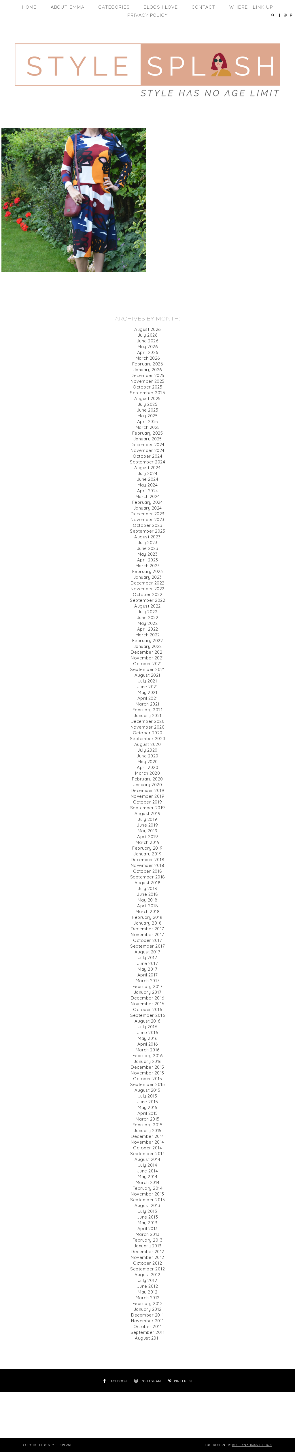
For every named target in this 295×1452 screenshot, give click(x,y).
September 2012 (147, 1269)
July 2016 (147, 1026)
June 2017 (147, 963)
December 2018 (147, 859)
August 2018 (148, 882)
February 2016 (148, 1055)
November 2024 (147, 450)
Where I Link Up (251, 7)
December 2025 (147, 375)
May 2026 (147, 346)
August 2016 (147, 1021)
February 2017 (148, 986)
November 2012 (147, 1257)
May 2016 (147, 1038)
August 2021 (147, 675)
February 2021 (148, 709)
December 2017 (147, 928)
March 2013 (148, 1234)
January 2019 (147, 854)
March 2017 (148, 980)
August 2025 (147, 398)
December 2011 (147, 1315)
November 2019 (147, 796)
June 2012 (147, 1286)
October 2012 (147, 1263)
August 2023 (147, 537)
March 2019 (147, 842)
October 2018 (147, 871)
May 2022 (147, 623)
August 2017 (147, 952)
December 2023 (147, 513)
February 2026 (147, 364)
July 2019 (147, 819)
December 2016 (147, 998)
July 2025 (148, 404)
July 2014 (147, 1165)
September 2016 (147, 1015)
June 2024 (147, 479)
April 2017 (147, 975)
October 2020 (147, 733)
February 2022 (147, 640)
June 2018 (147, 894)
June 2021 (147, 686)
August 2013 (147, 1205)
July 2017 (147, 957)
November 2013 (147, 1194)
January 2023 (147, 577)
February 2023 (147, 571)
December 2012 (147, 1251)
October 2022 (147, 594)
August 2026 (147, 329)
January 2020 (147, 784)
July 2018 (147, 888)
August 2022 (147, 606)
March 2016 (148, 1050)
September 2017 (147, 946)
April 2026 (147, 352)
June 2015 (147, 1101)
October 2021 (147, 663)
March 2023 (147, 565)
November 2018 (147, 865)
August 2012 (147, 1274)
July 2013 (147, 1211)
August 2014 (147, 1159)
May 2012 (147, 1292)
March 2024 (147, 496)
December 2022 (147, 583)
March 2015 (148, 1119)
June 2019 (147, 825)
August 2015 (147, 1090)
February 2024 (147, 502)
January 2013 (148, 1246)
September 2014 (147, 1153)
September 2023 (147, 531)
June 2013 (147, 1217)
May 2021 (147, 692)
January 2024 (147, 508)
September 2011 (147, 1332)
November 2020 (148, 727)
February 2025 (147, 433)
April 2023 (147, 560)
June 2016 (147, 1032)
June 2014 (147, 1171)
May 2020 (147, 761)
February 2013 (148, 1240)
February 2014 (148, 1188)
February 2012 (148, 1303)
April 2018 (147, 905)
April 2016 (147, 1044)
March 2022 (147, 635)
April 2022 (147, 629)
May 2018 (148, 900)
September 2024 (147, 462)
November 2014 (147, 1142)
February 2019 (147, 848)
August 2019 (148, 813)
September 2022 (147, 600)
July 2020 (147, 750)
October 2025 (147, 387)
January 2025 (147, 439)
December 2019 (147, 790)
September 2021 (147, 669)
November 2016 (147, 1003)
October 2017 (147, 940)
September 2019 (147, 807)
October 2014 (147, 1148)
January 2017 (148, 992)
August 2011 (147, 1338)
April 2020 (147, 767)
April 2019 (147, 836)
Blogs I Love (161, 7)
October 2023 (147, 525)
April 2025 (147, 421)
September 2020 (147, 738)
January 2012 (148, 1309)
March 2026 (147, 358)
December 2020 (148, 721)
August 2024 (147, 467)
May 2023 (147, 554)
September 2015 (147, 1084)
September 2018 (147, 877)
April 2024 (147, 490)
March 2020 (147, 773)
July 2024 (148, 473)
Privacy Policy (147, 15)
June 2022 (147, 617)
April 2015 (147, 1113)
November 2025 (147, 381)
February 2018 (147, 917)
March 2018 (147, 911)
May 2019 (148, 831)
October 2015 (147, 1078)
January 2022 (147, 646)
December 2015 (147, 1067)
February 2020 (147, 779)
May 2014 (147, 1176)
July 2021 (147, 681)
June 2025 (147, 410)
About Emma (68, 7)
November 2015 (147, 1073)
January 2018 (147, 923)
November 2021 (147, 658)
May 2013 (147, 1222)
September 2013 (147, 1199)
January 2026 (147, 369)
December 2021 (147, 652)
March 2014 (148, 1182)
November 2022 (147, 588)
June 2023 (147, 548)
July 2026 (148, 335)
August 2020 (147, 744)
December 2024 (147, 444)
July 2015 (147, 1096)
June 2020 (147, 756)
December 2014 (147, 1136)
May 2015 (147, 1107)
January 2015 (148, 1130)
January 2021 (148, 715)
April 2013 (147, 1228)
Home (29, 7)
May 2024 (147, 485)
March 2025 (147, 427)
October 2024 (147, 456)
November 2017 (147, 934)
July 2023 (148, 542)
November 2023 (147, 519)
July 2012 (147, 1280)
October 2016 (147, 1009)
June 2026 (147, 341)
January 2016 (148, 1061)
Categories (114, 7)
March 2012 (148, 1297)
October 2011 (147, 1326)
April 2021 (147, 698)
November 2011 (147, 1320)
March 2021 (148, 704)
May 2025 (147, 415)
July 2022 (148, 611)
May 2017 (147, 969)
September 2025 (147, 392)
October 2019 (147, 802)
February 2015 (148, 1124)
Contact (203, 7)
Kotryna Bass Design (252, 1445)
